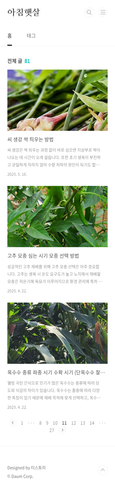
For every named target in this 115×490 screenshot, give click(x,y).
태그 (31, 35)
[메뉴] (103, 12)
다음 (62, 430)
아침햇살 (23, 12)
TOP (103, 470)
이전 (13, 422)
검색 (89, 12)
